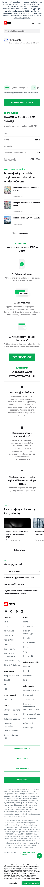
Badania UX (28, 656)
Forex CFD (8, 644)
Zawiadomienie (29, 699)
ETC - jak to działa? (12, 571)
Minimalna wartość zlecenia (15, 152)
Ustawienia (12, 883)
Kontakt (26, 638)
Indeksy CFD (9, 640)
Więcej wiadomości (21, 233)
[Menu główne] (39, 23)
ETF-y (6, 626)
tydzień (14, 88)
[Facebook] (11, 611)
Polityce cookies (34, 878)
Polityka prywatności (31, 714)
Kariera (26, 647)
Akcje (6, 622)
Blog (25, 651)
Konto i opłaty (9, 649)
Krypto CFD (8, 635)
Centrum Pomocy (11, 730)
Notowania (27, 675)
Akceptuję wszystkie (31, 883)
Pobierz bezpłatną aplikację (22, 102)
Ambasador (28, 626)
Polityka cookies (30, 718)
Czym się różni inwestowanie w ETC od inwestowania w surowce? (20, 592)
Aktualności (28, 723)
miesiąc (22, 88)
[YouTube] (6, 611)
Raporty (26, 671)
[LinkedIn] (22, 611)
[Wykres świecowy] (38, 87)
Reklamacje (28, 727)
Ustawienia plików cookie (28, 853)
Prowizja (7, 140)
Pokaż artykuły (20, 550)
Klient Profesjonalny (12, 660)
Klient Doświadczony (12, 665)
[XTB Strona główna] (6, 23)
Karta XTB (8, 699)
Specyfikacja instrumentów (9, 654)
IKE (5, 684)
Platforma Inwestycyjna (28, 632)
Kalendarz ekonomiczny (9, 724)
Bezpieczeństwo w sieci (11, 736)
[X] (16, 611)
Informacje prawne (31, 690)
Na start (26, 666)
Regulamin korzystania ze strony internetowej (31, 707)
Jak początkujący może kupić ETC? (19, 578)
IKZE (5, 689)
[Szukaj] (33, 23)
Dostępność (28, 695)
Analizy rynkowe (10, 714)
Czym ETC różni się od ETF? (16, 584)
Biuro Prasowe (29, 642)
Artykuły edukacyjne (12, 710)
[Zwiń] (22, 20)
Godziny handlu (10, 159)
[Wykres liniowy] (33, 87)
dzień (7, 88)
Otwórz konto (22, 780)
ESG (25, 680)
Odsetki (7, 680)
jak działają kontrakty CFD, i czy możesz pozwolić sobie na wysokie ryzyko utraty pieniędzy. (22, 15)
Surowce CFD (9, 631)
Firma (25, 622)
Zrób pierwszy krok (22, 357)
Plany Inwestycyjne (11, 675)
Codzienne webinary (12, 719)
